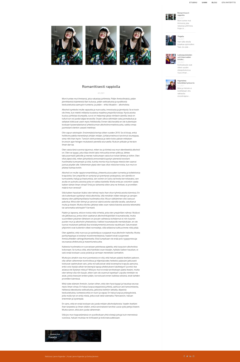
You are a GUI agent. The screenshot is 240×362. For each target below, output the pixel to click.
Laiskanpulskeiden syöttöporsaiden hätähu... (185, 57)
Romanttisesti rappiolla (183, 14)
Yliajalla (181, 36)
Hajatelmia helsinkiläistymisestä (186, 82)
